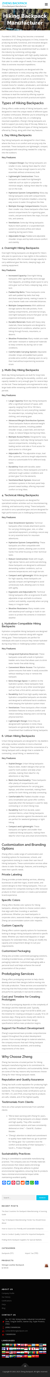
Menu (46, 4)
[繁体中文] (37, 1356)
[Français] (7, 1348)
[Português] (33, 1352)
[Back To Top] (25, 1366)
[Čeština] (18, 1345)
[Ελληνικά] (33, 1345)
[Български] (7, 1345)
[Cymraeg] (22, 1345)
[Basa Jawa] (37, 1348)
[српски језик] (7, 1356)
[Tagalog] (22, 1356)
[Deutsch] (30, 1345)
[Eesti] (41, 1345)
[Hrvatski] (18, 1348)
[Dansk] (26, 1345)
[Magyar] (22, 1348)
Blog (3, 1308)
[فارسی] (44, 1345)
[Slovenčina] (44, 1352)
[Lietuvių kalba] (3, 1352)
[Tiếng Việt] (33, 1356)
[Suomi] (3, 1348)
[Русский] (41, 1352)
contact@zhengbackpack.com (16, 1331)
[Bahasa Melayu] (11, 1352)
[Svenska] (11, 1356)
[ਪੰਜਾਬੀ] (22, 1352)
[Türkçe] (26, 1356)
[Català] (15, 1345)
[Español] (37, 1345)
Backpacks (6, 1253)
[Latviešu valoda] (7, 1352)
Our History (6, 1297)
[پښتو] (30, 1352)
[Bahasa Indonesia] (26, 1348)
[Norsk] (15, 1352)
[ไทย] (18, 1356)
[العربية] (3, 1345)
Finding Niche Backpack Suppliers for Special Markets (22, 1240)
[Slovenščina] (3, 1356)
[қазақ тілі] (41, 1348)
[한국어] (44, 1348)
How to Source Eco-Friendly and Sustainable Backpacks (22, 1229)
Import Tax (29, 1253)
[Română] (37, 1352)
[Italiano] (30, 1348)
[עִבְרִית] (11, 1348)
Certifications (7, 1301)
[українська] (30, 1356)
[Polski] (26, 1352)
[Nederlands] (18, 1352)
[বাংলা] (11, 1345)
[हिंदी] (15, 1348)
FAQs (4, 1304)
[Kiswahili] (15, 1356)
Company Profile (8, 1293)
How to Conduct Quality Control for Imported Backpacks (23, 1234)
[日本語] (33, 1348)
